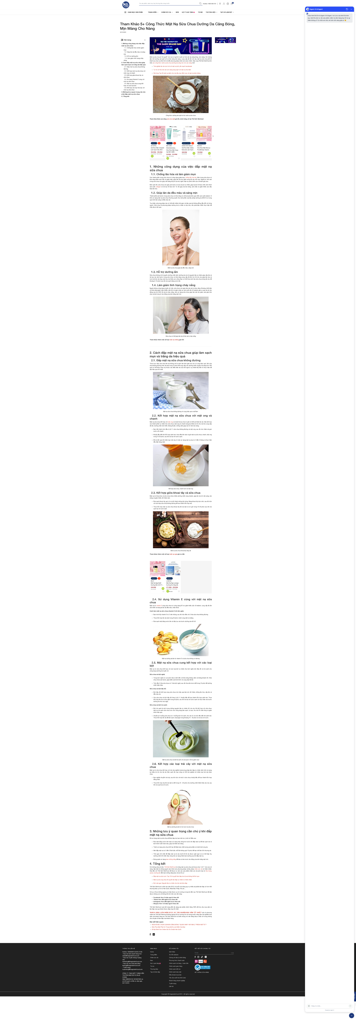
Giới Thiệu (172, 952)
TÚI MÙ (200, 12)
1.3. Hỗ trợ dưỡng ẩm (131, 56)
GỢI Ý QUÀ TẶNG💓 (188, 12)
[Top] (181, 45)
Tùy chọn (354, 997)
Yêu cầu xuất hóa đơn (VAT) (177, 977)
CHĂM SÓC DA (166, 12)
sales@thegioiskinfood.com (130, 955)
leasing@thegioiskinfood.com (131, 965)
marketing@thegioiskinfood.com (132, 961)
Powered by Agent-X (329, 1010)
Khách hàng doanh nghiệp (177, 980)
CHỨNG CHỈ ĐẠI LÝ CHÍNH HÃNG (177, 957)
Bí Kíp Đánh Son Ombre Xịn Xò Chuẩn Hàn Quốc (166, 929)
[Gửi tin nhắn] (350, 1006)
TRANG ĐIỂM (152, 12)
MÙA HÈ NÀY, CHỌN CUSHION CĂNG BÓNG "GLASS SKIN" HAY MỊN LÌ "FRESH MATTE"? (179, 924)
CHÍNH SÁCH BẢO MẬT (175, 972)
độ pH (173, 181)
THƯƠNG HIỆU (210, 12)
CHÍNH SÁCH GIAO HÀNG (175, 966)
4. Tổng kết (125, 96)
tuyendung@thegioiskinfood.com (132, 969)
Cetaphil (154, 145)
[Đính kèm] (309, 1006)
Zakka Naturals (187, 145)
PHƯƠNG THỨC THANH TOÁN (176, 960)
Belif (152, 581)
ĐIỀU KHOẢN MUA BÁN (175, 975)
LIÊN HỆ (171, 986)
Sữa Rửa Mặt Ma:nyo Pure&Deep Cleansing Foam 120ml (203, 149)
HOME (152, 952)
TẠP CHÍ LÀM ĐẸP (226, 12)
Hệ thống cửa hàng (202, 972)
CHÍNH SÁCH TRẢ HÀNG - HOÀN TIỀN (178, 963)
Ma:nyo (199, 145)
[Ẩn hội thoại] (351, 9)
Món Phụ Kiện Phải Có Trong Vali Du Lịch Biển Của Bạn (168, 927)
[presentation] (213, 136)
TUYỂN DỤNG (172, 983)
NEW (177, 12)
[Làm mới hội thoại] (347, 9)
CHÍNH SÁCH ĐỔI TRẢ (174, 969)
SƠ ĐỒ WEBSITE (173, 954)
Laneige (168, 581)
